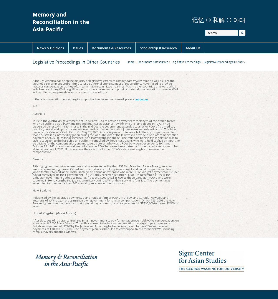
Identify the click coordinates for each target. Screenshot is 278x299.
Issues (78, 48)
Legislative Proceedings (186, 62)
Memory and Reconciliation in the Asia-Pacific (61, 22)
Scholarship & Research (158, 48)
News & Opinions (50, 48)
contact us (141, 99)
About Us (193, 48)
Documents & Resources (111, 48)
